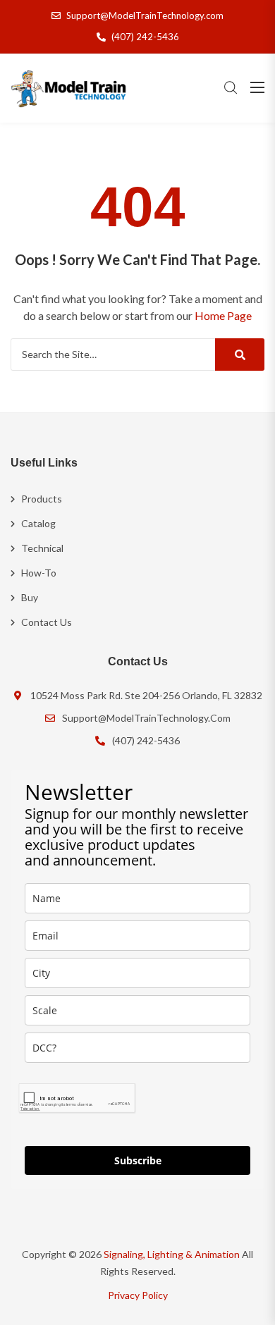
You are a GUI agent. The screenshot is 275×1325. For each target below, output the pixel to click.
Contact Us (46, 622)
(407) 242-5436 (145, 36)
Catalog (38, 523)
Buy (29, 597)
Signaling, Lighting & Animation (172, 1254)
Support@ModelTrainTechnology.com (145, 15)
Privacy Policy (138, 1295)
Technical (42, 548)
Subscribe (137, 1160)
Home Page (223, 315)
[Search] (239, 354)
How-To (38, 573)
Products (41, 499)
